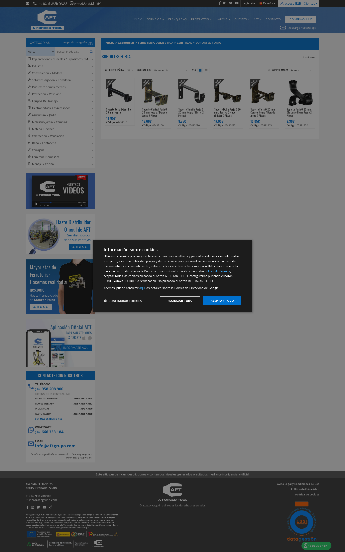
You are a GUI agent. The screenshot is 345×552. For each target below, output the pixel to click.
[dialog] (172, 276)
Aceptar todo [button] (222, 300)
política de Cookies (217, 271)
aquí (142, 288)
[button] (123, 301)
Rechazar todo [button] (180, 300)
